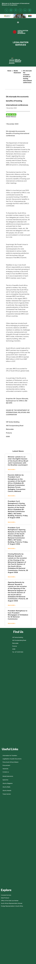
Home (9, 71)
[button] (18, 22)
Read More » (12, 469)
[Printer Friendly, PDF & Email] (11, 114)
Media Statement (17, 72)
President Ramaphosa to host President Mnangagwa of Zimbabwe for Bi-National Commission (18, 615)
